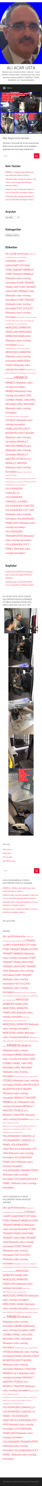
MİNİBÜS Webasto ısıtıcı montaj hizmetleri (17, 1050)
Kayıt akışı (7, 853)
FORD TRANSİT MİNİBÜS (19, 269)
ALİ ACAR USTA (21, 67)
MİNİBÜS (21, 377)
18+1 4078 (10, 253)
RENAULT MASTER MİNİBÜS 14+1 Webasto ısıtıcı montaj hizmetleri (19, 1102)
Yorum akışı (7, 857)
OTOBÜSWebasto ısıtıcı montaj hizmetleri (16, 416)
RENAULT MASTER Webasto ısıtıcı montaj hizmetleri (17, 467)
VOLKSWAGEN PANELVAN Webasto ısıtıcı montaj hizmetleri (20, 523)
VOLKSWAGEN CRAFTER (19, 505)
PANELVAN (11, 428)
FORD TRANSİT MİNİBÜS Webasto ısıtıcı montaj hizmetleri (19, 278)
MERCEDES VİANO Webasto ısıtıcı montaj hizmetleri (17, 365)
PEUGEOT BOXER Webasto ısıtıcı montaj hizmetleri (19, 437)
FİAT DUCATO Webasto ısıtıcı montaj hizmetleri (19, 312)
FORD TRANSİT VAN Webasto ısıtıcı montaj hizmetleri (19, 295)
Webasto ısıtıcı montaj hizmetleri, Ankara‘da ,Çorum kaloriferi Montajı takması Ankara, (20, 182)
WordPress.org (9, 861)
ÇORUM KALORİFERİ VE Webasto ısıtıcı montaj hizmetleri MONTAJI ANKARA (19, 575)
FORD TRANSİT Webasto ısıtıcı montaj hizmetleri (19, 304)
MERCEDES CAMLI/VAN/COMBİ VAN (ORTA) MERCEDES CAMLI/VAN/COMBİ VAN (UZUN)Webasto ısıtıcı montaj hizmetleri (20, 321)
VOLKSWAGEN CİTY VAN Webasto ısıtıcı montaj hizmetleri (19, 514)
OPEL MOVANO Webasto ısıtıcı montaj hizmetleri (20, 408)
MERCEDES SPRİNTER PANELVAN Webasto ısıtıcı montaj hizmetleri (18, 1012)
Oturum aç (7, 849)
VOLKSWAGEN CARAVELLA (19, 1135)
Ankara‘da (22, 253)
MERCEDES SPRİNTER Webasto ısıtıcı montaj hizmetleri (18, 356)
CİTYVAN (24, 265)
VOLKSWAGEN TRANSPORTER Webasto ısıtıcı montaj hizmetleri (19, 536)
